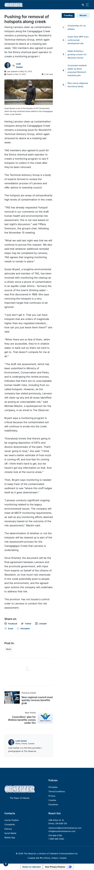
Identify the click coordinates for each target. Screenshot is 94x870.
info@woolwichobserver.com (61, 831)
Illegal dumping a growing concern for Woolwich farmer (77, 54)
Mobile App (9, 837)
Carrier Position (11, 820)
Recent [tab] (83, 15)
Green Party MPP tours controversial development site (78, 40)
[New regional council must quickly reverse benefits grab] (13, 697)
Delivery (8, 829)
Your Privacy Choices (55, 867)
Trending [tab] (68, 15)
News (8, 649)
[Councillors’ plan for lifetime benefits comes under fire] (44, 717)
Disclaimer (53, 804)
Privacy (51, 796)
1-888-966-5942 (56, 839)
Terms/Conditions (56, 791)
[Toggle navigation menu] (87, 5)
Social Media (10, 833)
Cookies (52, 800)
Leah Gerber (21, 741)
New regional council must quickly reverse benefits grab (37, 700)
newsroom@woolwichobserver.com (65, 828)
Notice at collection (31, 867)
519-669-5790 (55, 835)
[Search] (83, 5)
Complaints (9, 824)
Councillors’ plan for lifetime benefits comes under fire (22, 719)
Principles (52, 787)
